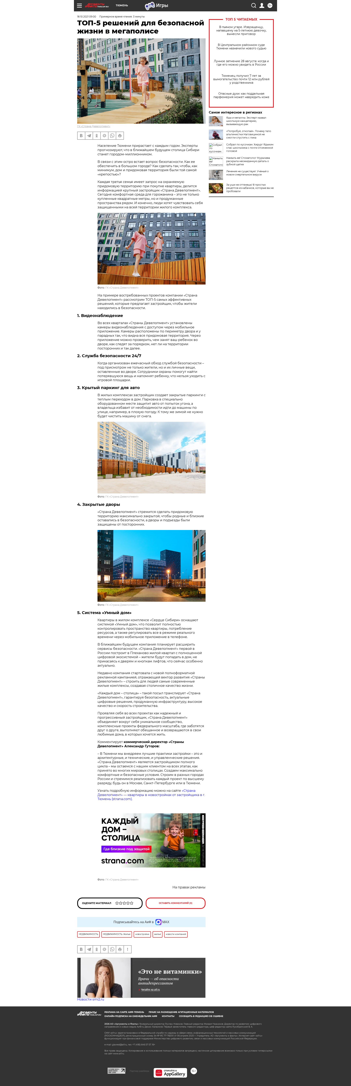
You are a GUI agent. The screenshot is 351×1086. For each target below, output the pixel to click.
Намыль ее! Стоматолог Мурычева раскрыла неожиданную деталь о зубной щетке (248, 161)
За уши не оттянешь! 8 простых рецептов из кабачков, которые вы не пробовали (250, 188)
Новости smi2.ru (90, 999)
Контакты (168, 1016)
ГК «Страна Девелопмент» (93, 126)
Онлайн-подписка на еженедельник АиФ (130, 1016)
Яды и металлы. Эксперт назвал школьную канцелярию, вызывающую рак (246, 121)
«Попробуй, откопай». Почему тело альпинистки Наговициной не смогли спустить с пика (248, 134)
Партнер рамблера (139, 1071)
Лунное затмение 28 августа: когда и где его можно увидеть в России (241, 62)
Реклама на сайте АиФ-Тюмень (124, 1012)
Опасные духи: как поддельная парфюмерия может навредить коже (241, 95)
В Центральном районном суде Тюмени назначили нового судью (241, 46)
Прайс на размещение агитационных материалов (181, 1012)
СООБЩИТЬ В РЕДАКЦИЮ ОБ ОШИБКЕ (201, 1016)
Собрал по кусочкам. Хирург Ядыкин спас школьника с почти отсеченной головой (249, 148)
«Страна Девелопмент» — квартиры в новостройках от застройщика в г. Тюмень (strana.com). (151, 795)
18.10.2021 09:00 (86, 16)
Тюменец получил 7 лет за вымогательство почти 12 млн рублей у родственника (241, 79)
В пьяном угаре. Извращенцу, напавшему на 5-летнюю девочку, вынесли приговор (241, 30)
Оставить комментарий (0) (175, 903)
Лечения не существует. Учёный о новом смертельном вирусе (247, 173)
